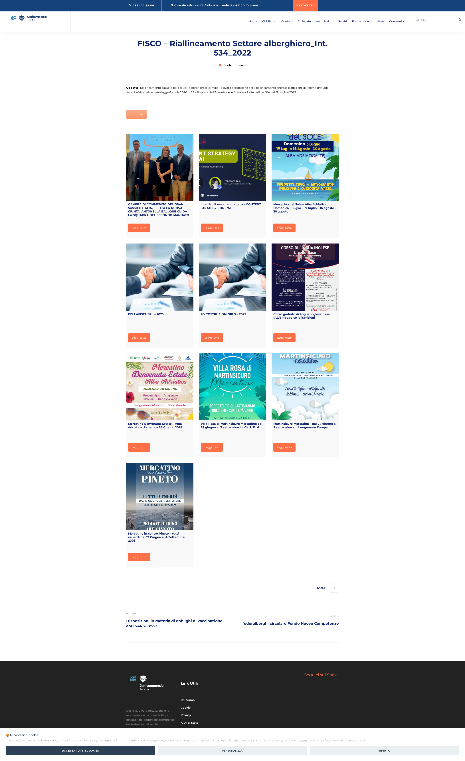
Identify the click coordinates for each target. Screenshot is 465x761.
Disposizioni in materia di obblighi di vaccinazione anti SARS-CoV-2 (174, 620)
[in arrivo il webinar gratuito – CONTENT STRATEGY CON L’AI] (232, 167)
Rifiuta (384, 750)
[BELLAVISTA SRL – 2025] (159, 277)
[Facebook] (334, 588)
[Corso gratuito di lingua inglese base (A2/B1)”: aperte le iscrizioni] (305, 277)
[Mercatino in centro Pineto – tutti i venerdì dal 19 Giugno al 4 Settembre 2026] (159, 496)
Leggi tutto (139, 228)
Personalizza (232, 750)
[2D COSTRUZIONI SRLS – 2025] (232, 277)
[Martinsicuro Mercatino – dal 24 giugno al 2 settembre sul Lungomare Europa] (305, 386)
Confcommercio (234, 65)
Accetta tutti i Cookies (80, 750)
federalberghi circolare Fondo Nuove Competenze (290, 620)
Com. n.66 (136, 114)
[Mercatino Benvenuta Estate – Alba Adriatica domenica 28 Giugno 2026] (159, 386)
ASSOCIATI (305, 5)
